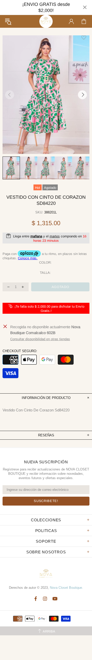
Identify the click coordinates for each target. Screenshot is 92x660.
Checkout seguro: (20, 351)
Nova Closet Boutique (46, 21)
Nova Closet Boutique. (66, 588)
